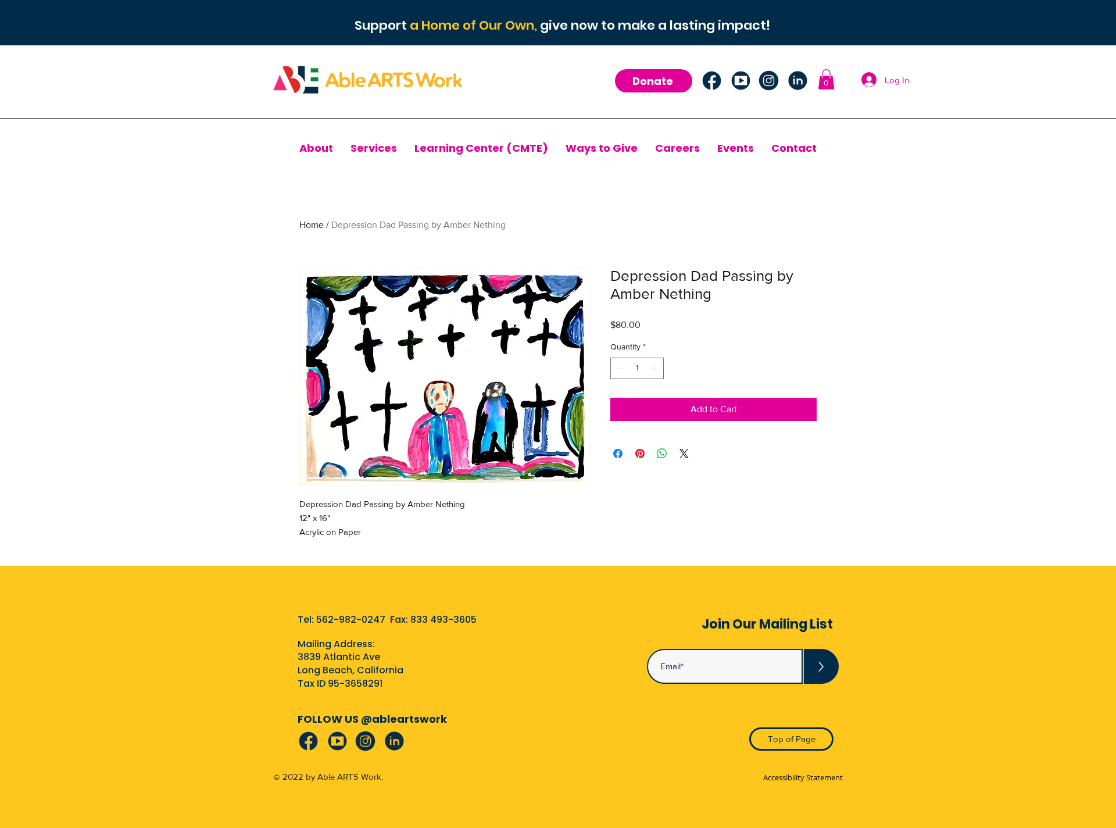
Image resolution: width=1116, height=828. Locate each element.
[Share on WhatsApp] (662, 454)
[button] (826, 79)
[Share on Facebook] (618, 454)
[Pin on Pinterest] (640, 454)
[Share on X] (684, 454)
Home (311, 225)
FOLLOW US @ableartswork (372, 719)
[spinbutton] (637, 368)
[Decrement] (619, 368)
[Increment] (655, 368)
